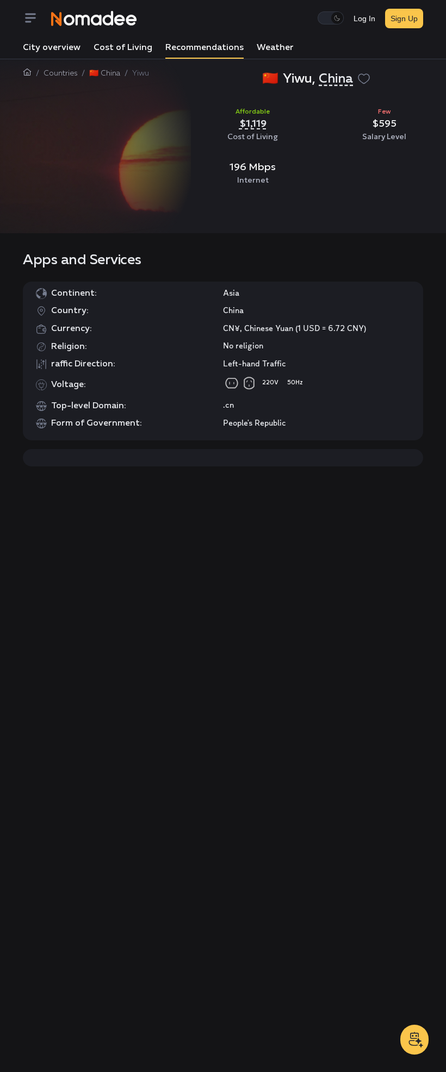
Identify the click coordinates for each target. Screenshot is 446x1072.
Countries (60, 73)
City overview (51, 47)
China (336, 78)
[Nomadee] (94, 18)
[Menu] (37, 18)
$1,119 (253, 123)
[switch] (331, 17)
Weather (275, 47)
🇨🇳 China (104, 73)
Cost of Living (123, 47)
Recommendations (204, 47)
